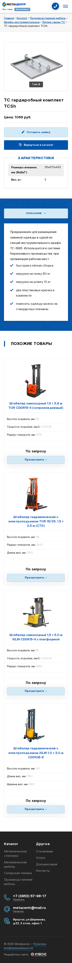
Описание (34, 213)
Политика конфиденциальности (25, 946)
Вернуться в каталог (38, 145)
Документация (46, 864)
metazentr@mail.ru (29, 908)
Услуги (40, 858)
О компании (44, 851)
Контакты (43, 871)
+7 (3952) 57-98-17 (29, 896)
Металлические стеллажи (15, 853)
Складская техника (18, 873)
